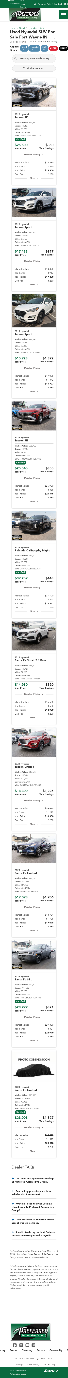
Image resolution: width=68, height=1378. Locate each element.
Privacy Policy (33, 1365)
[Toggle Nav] (63, 14)
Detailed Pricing (32, 155)
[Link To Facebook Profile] (15, 1345)
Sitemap (18, 1365)
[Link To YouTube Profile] (28, 1345)
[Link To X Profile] (21, 1345)
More (32, 178)
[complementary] (58, 1368)
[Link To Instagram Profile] (33, 1345)
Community (56, 1350)
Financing (27, 1350)
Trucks (13, 1350)
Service (41, 1350)
